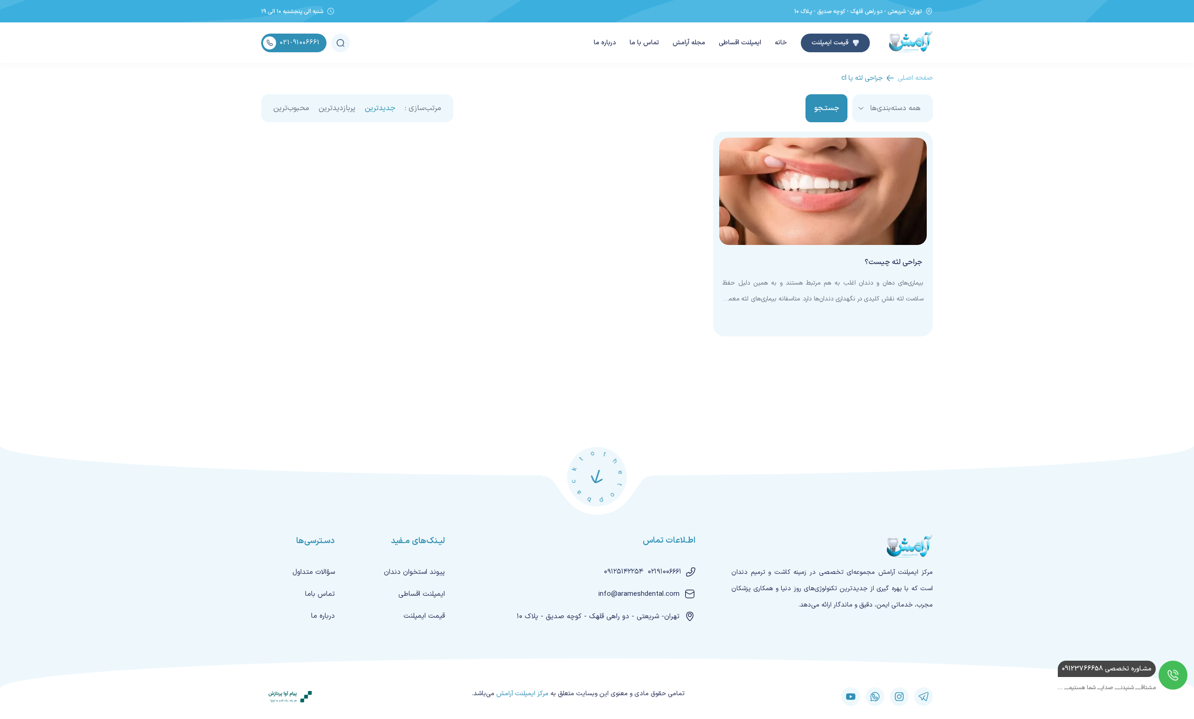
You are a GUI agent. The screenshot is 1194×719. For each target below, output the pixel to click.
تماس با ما (644, 43)
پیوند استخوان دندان (414, 572)
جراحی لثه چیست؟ (893, 262)
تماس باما (320, 594)
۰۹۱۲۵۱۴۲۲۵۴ (623, 571)
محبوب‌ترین (291, 108)
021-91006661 (300, 43)
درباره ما (605, 43)
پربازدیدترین (337, 108)
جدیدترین (380, 108)
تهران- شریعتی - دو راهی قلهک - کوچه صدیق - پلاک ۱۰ (598, 616)
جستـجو (826, 108)
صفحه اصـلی (915, 78)
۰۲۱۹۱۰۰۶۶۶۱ (664, 571)
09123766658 (1107, 669)
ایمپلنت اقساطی (740, 43)
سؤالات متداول (313, 572)
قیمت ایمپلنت (830, 43)
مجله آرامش (689, 43)
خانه (781, 43)
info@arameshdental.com (639, 594)
